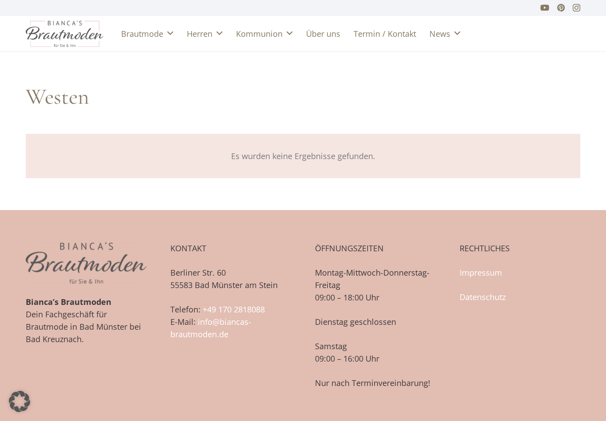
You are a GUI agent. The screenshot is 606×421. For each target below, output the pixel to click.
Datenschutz (483, 297)
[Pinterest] (561, 8)
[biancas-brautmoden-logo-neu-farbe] (64, 33)
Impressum (481, 272)
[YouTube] (544, 8)
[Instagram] (576, 8)
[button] (170, 34)
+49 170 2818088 (234, 309)
